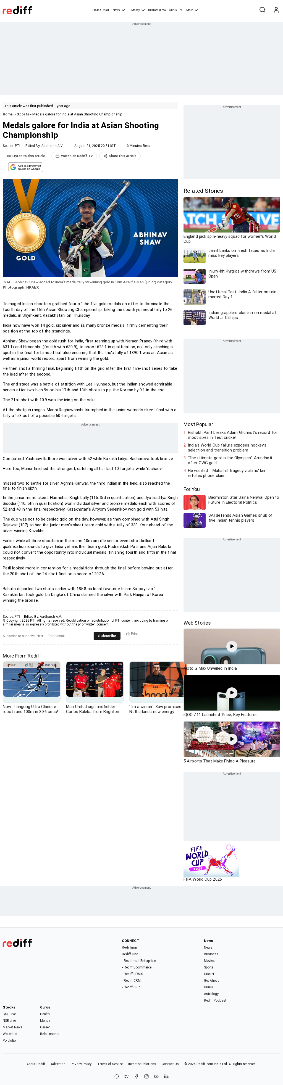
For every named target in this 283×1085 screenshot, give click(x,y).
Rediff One (130, 954)
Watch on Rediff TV (77, 156)
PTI (17, 146)
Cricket (209, 974)
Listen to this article (28, 156)
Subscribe (107, 636)
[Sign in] (276, 10)
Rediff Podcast (215, 1000)
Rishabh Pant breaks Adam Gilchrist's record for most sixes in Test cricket (232, 435)
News (116, 10)
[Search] (262, 10)
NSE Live (9, 1021)
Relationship (49, 1034)
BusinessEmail (157, 10)
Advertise (58, 1064)
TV (180, 10)
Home (97, 10)
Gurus (173, 10)
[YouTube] (156, 1076)
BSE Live (9, 1014)
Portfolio (9, 1040)
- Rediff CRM (131, 981)
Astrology (211, 994)
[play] (231, 646)
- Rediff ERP (131, 987)
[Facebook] (136, 1076)
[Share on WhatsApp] (116, 1076)
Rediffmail (130, 947)
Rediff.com (204, 1064)
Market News (12, 1027)
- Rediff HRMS (132, 974)
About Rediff (36, 1064)
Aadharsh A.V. (52, 146)
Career (45, 1027)
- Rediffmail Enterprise (138, 961)
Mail (106, 10)
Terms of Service (110, 1064)
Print (134, 634)
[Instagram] (146, 1076)
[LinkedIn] (166, 1076)
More (189, 10)
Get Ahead (212, 981)
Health (45, 1014)
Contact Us (170, 1064)
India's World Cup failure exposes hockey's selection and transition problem (227, 448)
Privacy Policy (81, 1064)
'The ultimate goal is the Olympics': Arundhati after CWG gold (230, 460)
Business (211, 954)
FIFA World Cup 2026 (203, 879)
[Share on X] (126, 1076)
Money (135, 10)
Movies (209, 961)
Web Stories (197, 623)
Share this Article (123, 156)
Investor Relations (142, 1064)
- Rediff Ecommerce (136, 967)
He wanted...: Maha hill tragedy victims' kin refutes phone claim (226, 473)
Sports (23, 114)
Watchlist (10, 1034)
